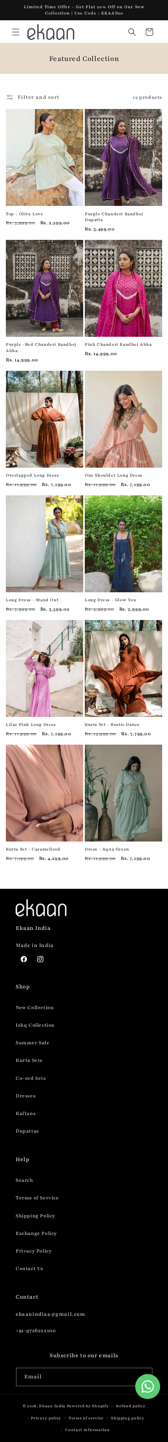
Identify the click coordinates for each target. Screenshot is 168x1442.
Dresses (26, 1096)
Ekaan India (52, 1405)
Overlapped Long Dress (32, 475)
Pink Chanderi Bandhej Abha (118, 344)
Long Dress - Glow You (110, 600)
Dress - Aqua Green (107, 849)
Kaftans (26, 1113)
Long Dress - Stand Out (32, 600)
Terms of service (86, 1418)
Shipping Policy (35, 1216)
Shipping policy (128, 1418)
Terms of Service (37, 1198)
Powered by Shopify (88, 1405)
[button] (15, 32)
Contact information (87, 1429)
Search (24, 1180)
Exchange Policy (36, 1233)
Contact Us (29, 1268)
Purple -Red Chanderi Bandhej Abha (41, 347)
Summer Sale (33, 1043)
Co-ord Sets (31, 1078)
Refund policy (130, 1405)
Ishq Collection (35, 1025)
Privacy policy (46, 1418)
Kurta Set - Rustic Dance (112, 724)
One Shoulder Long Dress (113, 475)
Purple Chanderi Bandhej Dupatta (114, 217)
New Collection (35, 1007)
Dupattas (27, 1131)
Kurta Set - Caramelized (33, 849)
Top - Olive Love (24, 214)
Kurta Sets (29, 1060)
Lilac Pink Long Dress (31, 724)
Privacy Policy (34, 1251)
